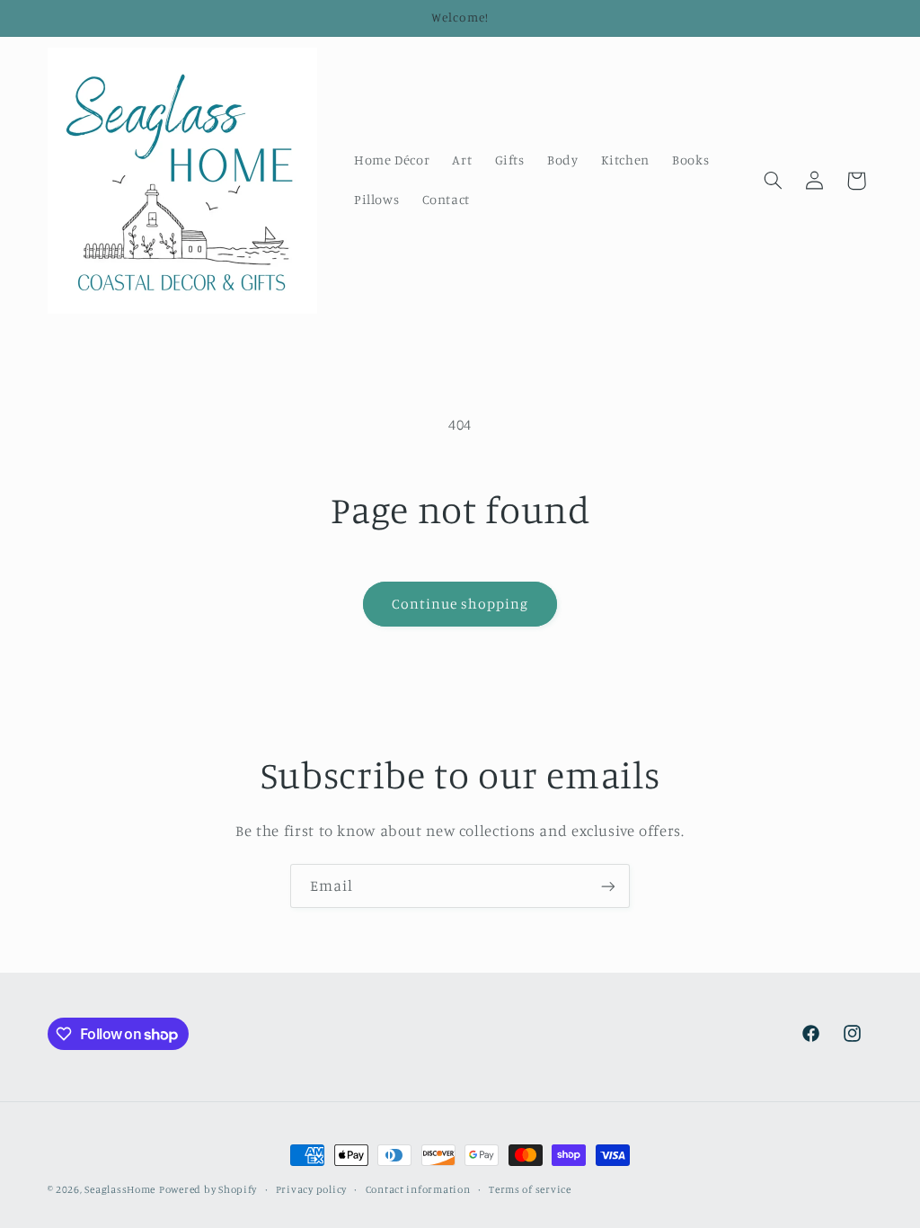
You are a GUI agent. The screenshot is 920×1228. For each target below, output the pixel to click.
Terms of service (530, 1189)
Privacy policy (311, 1189)
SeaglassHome (119, 1189)
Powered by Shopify (208, 1189)
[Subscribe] (608, 886)
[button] (772, 180)
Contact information (418, 1189)
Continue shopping (460, 603)
